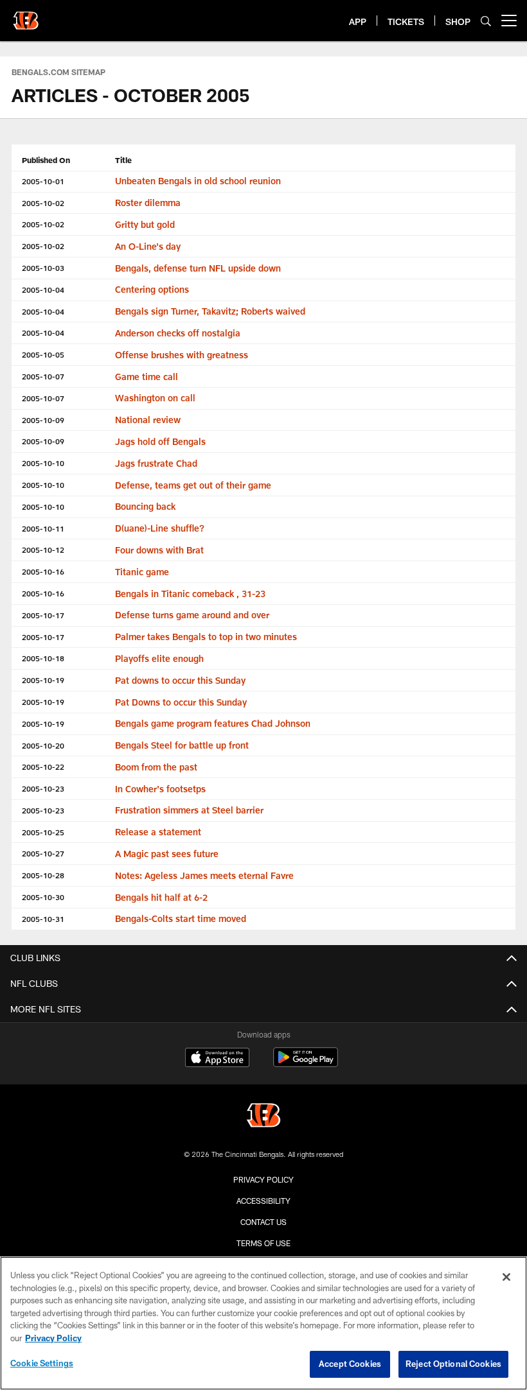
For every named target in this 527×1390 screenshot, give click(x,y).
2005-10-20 (43, 745)
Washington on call (155, 397)
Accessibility (263, 1200)
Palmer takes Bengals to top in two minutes (206, 636)
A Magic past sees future (167, 853)
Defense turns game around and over (192, 614)
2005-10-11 (43, 528)
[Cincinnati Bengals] (263, 1117)
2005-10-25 (43, 832)
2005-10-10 (43, 462)
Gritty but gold (145, 224)
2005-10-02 (43, 202)
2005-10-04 (43, 289)
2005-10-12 (43, 549)
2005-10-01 (43, 181)
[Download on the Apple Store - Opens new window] (217, 1059)
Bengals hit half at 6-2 (161, 897)
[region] (263, 1323)
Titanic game (142, 571)
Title (123, 159)
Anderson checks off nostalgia (177, 332)
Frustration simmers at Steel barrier (189, 809)
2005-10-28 (43, 875)
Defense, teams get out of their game (193, 485)
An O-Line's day (148, 246)
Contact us (263, 1221)
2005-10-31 (43, 918)
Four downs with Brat (159, 549)
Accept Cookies (350, 1364)
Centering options (152, 289)
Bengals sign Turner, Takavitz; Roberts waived (210, 311)
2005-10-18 (43, 658)
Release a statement (158, 831)
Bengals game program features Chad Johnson (212, 723)
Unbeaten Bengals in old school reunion (198, 180)
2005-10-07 (43, 376)
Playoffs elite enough (159, 658)
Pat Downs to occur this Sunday (181, 702)
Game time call (146, 376)
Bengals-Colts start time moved (180, 918)
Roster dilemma (148, 202)
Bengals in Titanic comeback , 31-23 (190, 593)
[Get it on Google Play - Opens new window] (305, 1063)
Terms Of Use (263, 1242)
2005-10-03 (43, 267)
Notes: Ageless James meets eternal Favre (204, 875)
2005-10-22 (43, 766)
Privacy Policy (263, 1179)
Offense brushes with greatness (181, 354)
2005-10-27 (43, 853)
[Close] (506, 1277)
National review (148, 419)
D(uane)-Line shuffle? (159, 528)
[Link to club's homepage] (25, 15)
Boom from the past (156, 766)
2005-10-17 (43, 615)
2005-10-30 (43, 896)
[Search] (486, 21)
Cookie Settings (41, 1363)
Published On (46, 159)
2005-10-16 (43, 571)
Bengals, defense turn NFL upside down (198, 268)
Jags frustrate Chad (156, 463)
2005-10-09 (43, 419)
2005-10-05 (43, 354)
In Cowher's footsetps (160, 788)
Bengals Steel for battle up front (182, 745)
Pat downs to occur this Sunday (180, 680)
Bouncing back (145, 506)
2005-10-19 (43, 679)
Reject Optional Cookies (453, 1364)
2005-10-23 (43, 788)
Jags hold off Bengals (160, 441)
